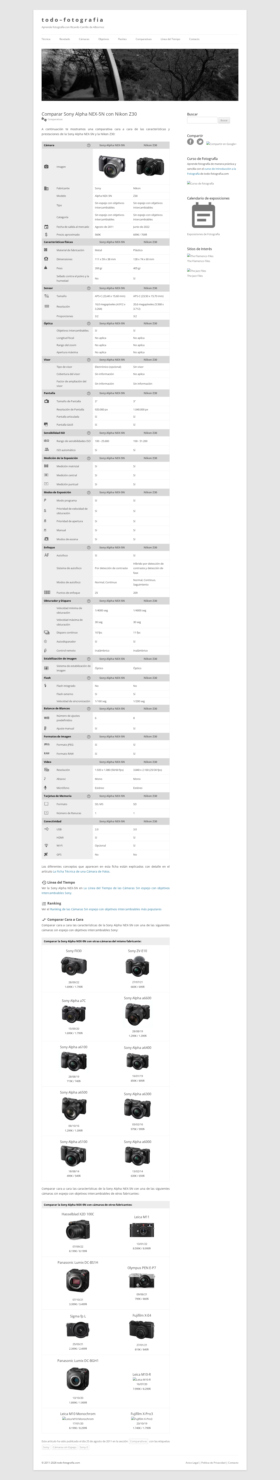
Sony (46, 1447)
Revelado (64, 39)
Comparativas (144, 39)
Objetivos (103, 39)
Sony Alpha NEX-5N (112, 145)
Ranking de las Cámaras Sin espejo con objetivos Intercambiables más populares (106, 909)
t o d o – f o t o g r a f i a (72, 19)
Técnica (46, 39)
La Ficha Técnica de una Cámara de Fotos (81, 871)
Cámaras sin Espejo (64, 1447)
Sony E (84, 1447)
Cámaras (84, 39)
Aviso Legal (192, 1462)
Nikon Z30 (150, 145)
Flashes (122, 39)
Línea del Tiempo (170, 39)
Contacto (194, 39)
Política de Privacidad (213, 1462)
